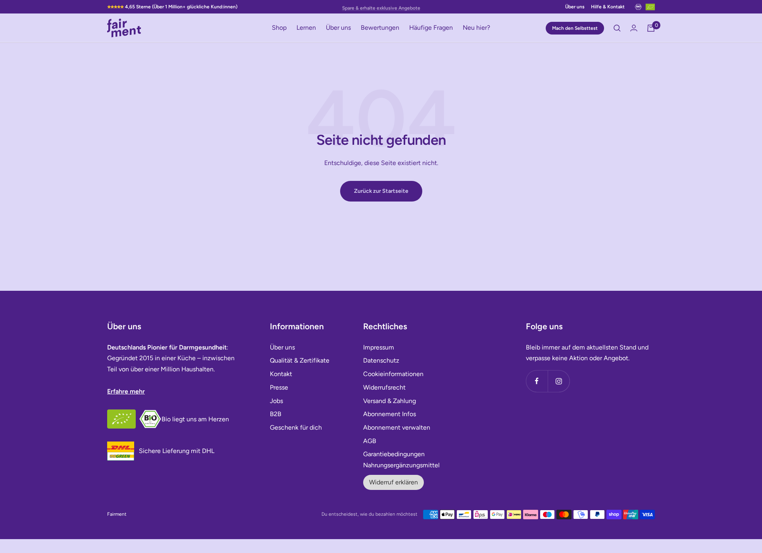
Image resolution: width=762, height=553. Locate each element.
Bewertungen (380, 28)
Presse (279, 387)
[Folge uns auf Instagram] (559, 381)
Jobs (276, 401)
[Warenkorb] (651, 28)
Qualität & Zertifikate (299, 360)
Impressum (378, 347)
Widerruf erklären (393, 482)
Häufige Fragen (431, 28)
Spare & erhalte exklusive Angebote (381, 7)
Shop (279, 28)
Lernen (306, 28)
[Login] (633, 28)
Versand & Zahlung (389, 401)
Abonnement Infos (389, 414)
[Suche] (617, 28)
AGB (369, 441)
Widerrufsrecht (384, 387)
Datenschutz (381, 360)
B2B (275, 414)
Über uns (575, 7)
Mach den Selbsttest (575, 28)
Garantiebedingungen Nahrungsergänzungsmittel (401, 459)
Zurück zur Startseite (381, 191)
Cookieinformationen (393, 374)
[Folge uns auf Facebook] (537, 381)
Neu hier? (476, 28)
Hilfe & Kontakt (608, 7)
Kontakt (281, 374)
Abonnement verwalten (396, 427)
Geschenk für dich (296, 427)
